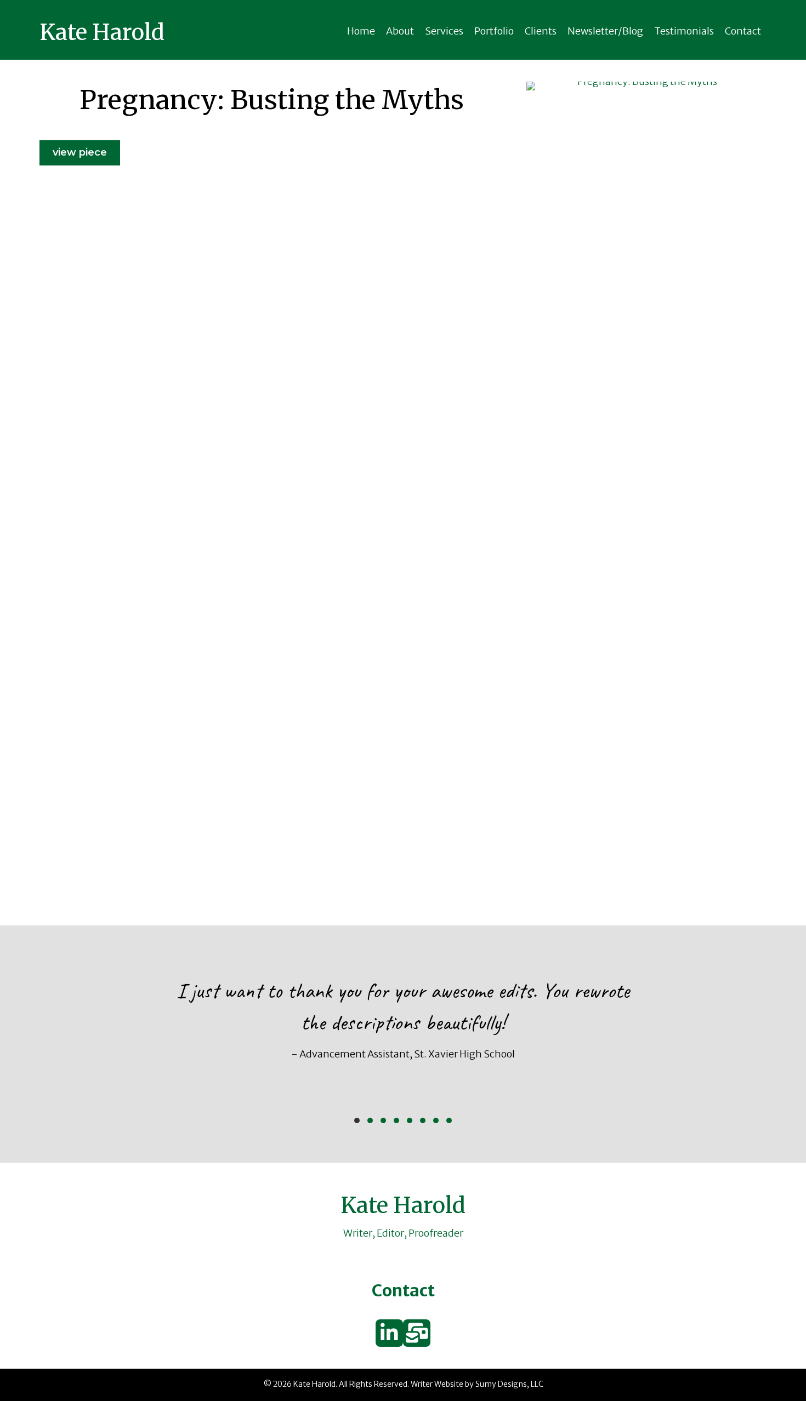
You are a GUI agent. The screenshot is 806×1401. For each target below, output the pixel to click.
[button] (357, 1120)
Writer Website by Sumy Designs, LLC (477, 1384)
